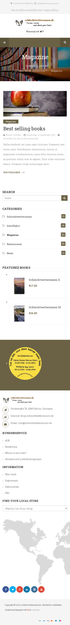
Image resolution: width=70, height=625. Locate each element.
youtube (43, 65)
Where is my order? (16, 452)
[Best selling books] (35, 103)
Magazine (11, 121)
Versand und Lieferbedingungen (23, 459)
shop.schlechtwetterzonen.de (37, 415)
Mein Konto (16, 10)
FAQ (7, 492)
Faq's (56, 10)
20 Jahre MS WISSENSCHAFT (31, 70)
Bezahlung (11, 446)
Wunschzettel (28, 10)
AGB (7, 440)
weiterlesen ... (12, 172)
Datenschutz (12, 486)
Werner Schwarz (13, 134)
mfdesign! (36, 610)
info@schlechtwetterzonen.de (35, 423)
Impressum (11, 480)
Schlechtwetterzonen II (44, 279)
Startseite (31, 65)
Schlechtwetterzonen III (45, 307)
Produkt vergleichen (44, 10)
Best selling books (24, 128)
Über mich (10, 474)
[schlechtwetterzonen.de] (35, 22)
